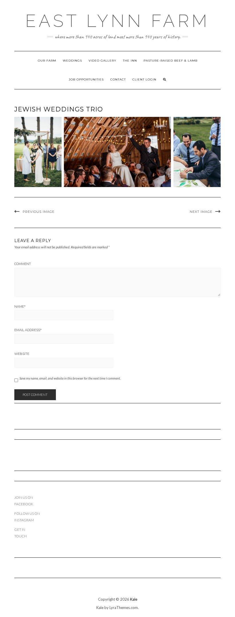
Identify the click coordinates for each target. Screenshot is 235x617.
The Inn (130, 60)
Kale (133, 599)
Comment (22, 264)
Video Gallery (102, 60)
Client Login (144, 79)
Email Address (28, 330)
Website (21, 354)
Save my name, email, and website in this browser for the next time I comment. (70, 378)
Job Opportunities (86, 79)
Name (20, 306)
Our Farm (47, 60)
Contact (118, 79)
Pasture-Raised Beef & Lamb (170, 60)
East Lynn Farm (117, 21)
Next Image (201, 212)
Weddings (72, 60)
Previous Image (38, 212)
